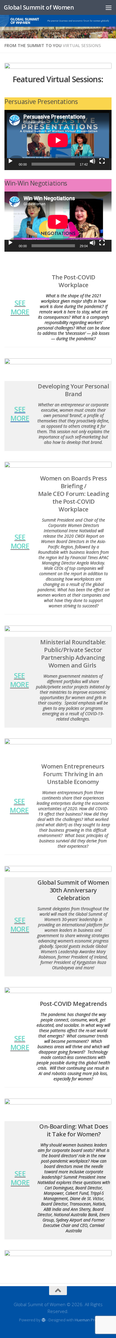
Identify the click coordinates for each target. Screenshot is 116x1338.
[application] (58, 140)
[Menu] (108, 7)
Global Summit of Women (39, 7)
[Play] (10, 161)
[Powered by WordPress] (43, 1320)
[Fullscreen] (102, 161)
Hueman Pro (86, 1320)
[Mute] (92, 161)
